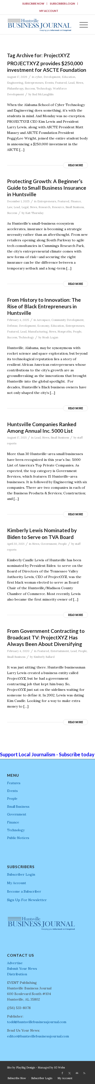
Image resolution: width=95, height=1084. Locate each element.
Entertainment (59, 651)
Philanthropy (15, 88)
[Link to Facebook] (62, 1073)
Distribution (17, 974)
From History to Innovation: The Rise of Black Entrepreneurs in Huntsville (44, 306)
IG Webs (59, 1067)
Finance (76, 201)
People (77, 331)
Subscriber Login (62, 3)
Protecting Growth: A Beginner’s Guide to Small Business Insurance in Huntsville (46, 187)
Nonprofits (64, 331)
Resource (58, 207)
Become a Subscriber (24, 891)
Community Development (67, 320)
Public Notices (18, 838)
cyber (38, 77)
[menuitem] (33, 3)
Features (13, 783)
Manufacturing (38, 331)
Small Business (75, 207)
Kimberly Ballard (44, 657)
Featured (61, 82)
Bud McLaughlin (43, 94)
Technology (43, 88)
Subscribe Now (33, 3)
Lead (71, 82)
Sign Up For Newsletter (27, 900)
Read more (75, 165)
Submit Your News (22, 968)
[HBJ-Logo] (39, 24)
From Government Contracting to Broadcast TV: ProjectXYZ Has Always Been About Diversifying (46, 637)
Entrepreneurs (34, 82)
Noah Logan (50, 337)
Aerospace (43, 320)
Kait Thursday (34, 213)
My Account (48, 10)
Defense (12, 325)
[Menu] (81, 24)
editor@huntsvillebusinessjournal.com (38, 1036)
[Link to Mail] (77, 1073)
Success (30, 88)
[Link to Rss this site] (84, 1073)
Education (68, 77)
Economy (43, 325)
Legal (24, 207)
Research (44, 207)
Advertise (15, 963)
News (79, 82)
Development (52, 77)
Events (49, 82)
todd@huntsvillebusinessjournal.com (36, 1022)
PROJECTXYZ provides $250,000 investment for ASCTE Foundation (46, 66)
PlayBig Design (25, 1067)
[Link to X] (69, 1073)
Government (49, 544)
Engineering (15, 82)
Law (9, 207)
